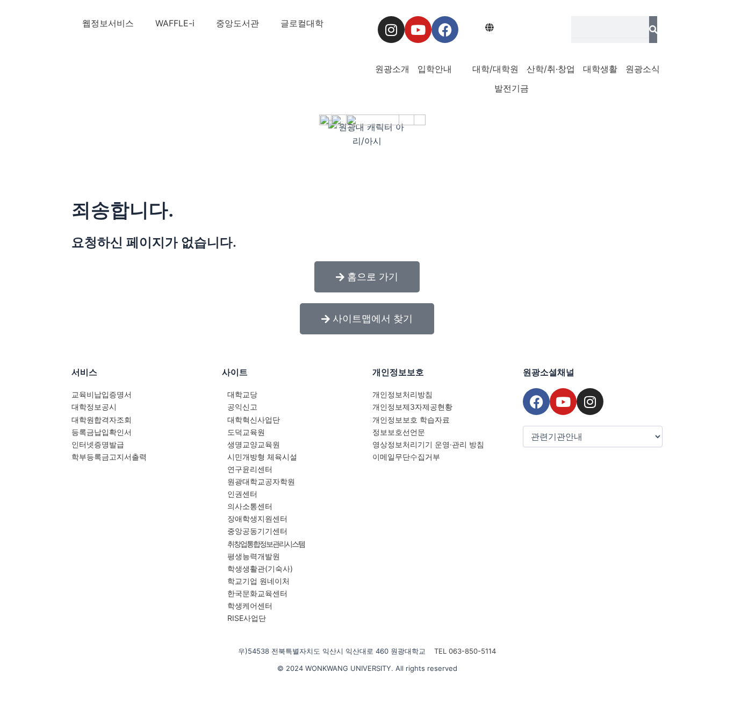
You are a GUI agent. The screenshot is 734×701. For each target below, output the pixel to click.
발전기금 (511, 88)
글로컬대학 (301, 23)
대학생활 (600, 68)
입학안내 (435, 68)
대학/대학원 (495, 68)
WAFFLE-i (175, 23)
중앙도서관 (237, 23)
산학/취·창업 (551, 68)
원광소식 (642, 68)
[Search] (653, 29)
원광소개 (392, 68)
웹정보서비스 (108, 23)
